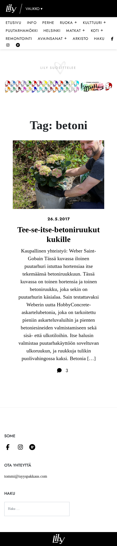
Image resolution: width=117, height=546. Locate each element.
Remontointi (19, 38)
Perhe (48, 22)
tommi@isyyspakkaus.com (25, 476)
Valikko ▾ (34, 8)
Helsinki (51, 30)
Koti (97, 30)
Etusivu (13, 22)
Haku (99, 38)
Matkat (75, 30)
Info (32, 22)
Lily (58, 539)
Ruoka (68, 22)
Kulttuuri (94, 22)
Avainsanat (52, 38)
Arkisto (80, 38)
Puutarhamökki (22, 30)
